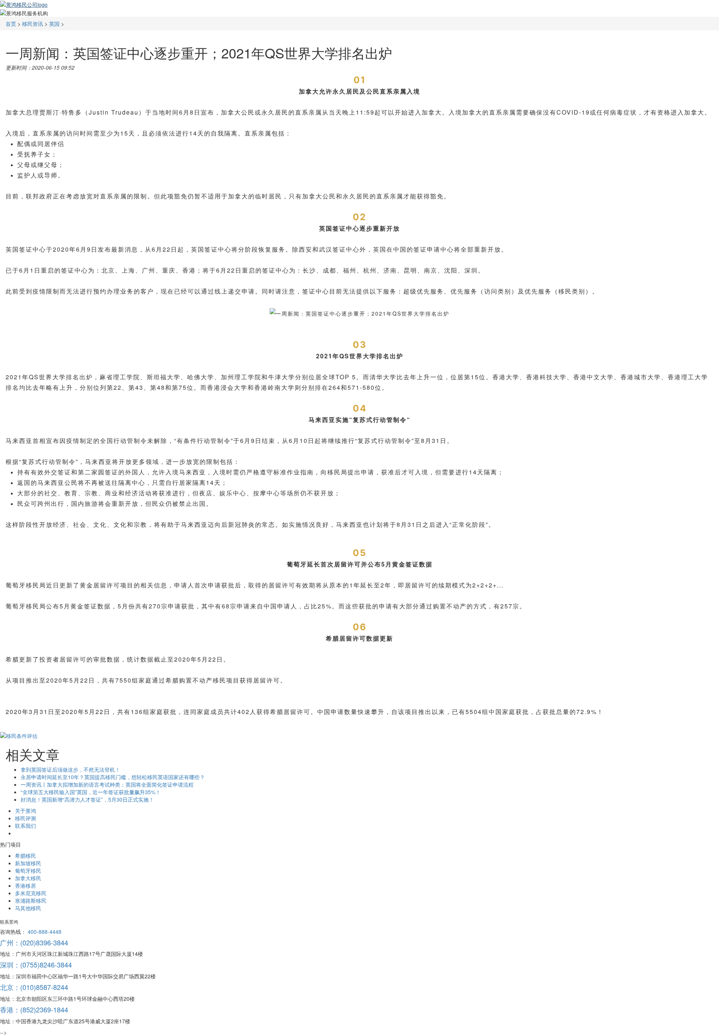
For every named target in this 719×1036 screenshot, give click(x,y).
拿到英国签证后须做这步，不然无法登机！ (70, 769)
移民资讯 (32, 23)
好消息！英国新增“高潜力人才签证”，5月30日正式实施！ (87, 799)
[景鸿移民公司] (24, 3)
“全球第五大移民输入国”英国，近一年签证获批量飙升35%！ (91, 792)
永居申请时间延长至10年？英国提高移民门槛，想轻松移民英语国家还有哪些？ (113, 777)
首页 (11, 23)
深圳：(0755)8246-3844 (36, 964)
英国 (54, 23)
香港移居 (25, 885)
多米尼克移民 (30, 893)
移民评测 (25, 818)
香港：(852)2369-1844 (34, 1009)
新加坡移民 (28, 863)
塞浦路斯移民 (30, 900)
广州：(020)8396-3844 (34, 942)
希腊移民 (25, 855)
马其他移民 (28, 908)
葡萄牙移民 (28, 870)
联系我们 (25, 825)
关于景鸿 (25, 810)
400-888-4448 (44, 931)
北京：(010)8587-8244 (34, 987)
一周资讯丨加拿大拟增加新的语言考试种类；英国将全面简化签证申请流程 (107, 784)
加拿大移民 (28, 878)
